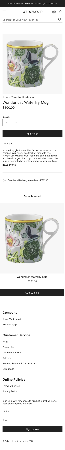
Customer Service (12, 352)
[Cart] (60, 12)
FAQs (5, 341)
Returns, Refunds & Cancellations (20, 363)
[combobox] (30, 20)
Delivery (7, 358)
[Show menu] (4, 12)
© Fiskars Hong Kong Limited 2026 (18, 441)
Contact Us (8, 347)
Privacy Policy (10, 391)
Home (5, 97)
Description (8, 143)
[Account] (54, 12)
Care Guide (8, 369)
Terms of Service (11, 386)
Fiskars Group (10, 324)
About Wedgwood (12, 319)
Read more (9, 165)
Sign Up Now (32, 429)
